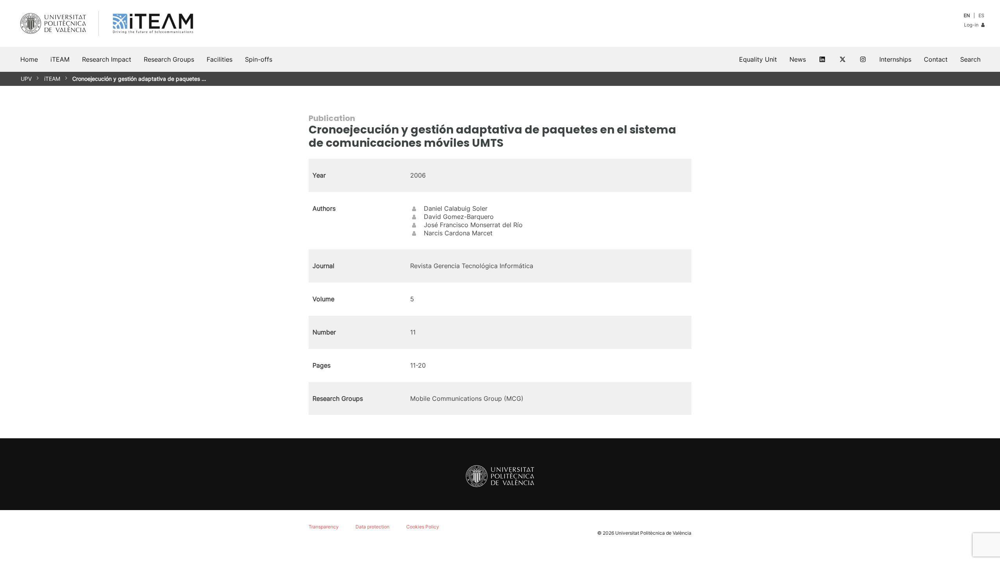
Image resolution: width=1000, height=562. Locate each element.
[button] (970, 59)
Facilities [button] (219, 59)
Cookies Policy (422, 527)
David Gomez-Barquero (459, 217)
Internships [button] (895, 59)
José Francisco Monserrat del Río (473, 225)
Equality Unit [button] (758, 59)
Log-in (972, 25)
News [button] (797, 59)
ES (981, 15)
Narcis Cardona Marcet (458, 233)
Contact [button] (936, 59)
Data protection (372, 527)
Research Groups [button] (169, 59)
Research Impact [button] (106, 59)
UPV (26, 78)
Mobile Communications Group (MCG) (466, 398)
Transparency (324, 527)
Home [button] (29, 59)
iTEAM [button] (60, 59)
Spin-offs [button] (258, 59)
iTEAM (52, 78)
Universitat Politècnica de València (653, 533)
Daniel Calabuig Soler (456, 208)
